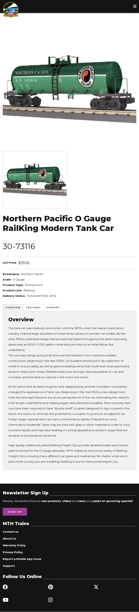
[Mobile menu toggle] (134, 6)
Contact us (11, 531)
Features (33, 307)
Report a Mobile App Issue (22, 559)
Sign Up (15, 511)
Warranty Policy (14, 545)
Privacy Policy (13, 552)
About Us (9, 538)
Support (53, 307)
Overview (13, 307)
